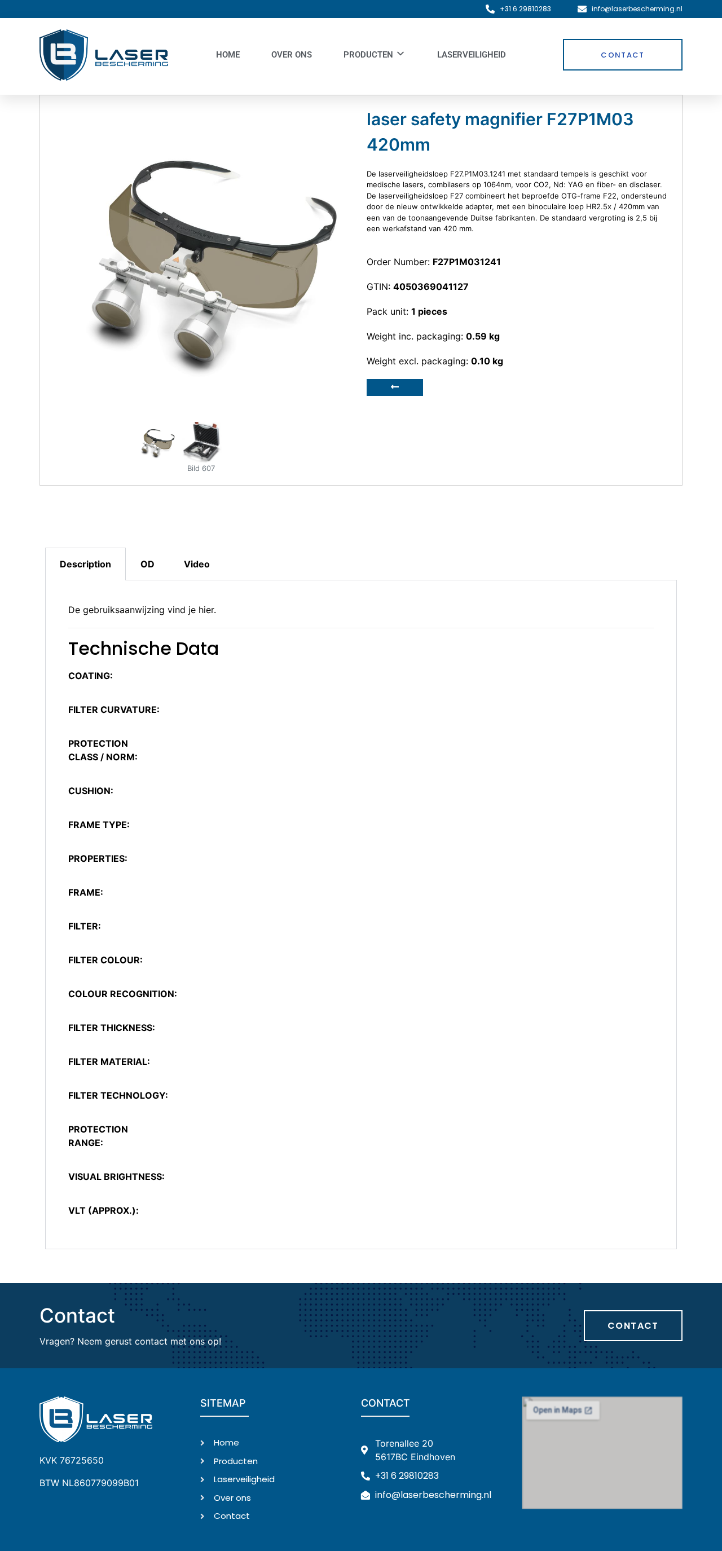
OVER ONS (291, 55)
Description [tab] (85, 564)
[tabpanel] (361, 914)
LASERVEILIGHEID (471, 55)
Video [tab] (197, 564)
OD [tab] (147, 564)
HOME (228, 55)
